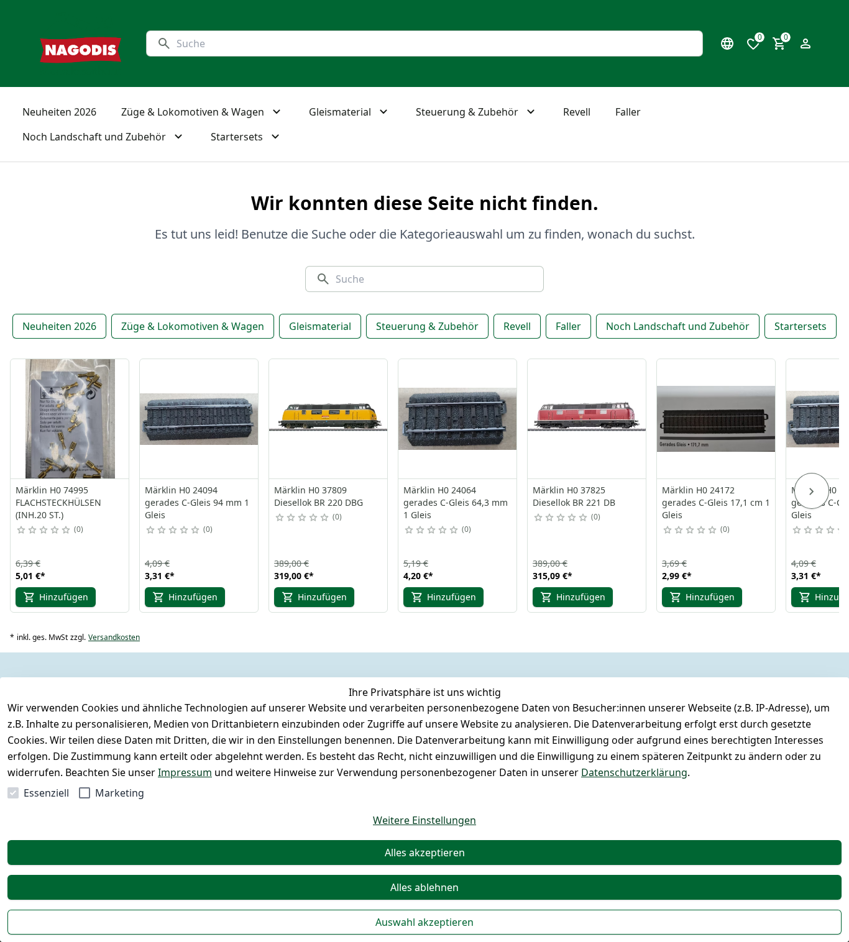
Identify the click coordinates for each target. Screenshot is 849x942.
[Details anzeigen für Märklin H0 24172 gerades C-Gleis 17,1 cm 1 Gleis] (716, 418)
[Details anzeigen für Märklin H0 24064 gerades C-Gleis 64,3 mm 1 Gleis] (458, 418)
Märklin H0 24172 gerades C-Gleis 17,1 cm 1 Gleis (716, 502)
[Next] (811, 491)
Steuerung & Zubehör (427, 326)
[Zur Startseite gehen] (80, 43)
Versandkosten (114, 637)
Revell (517, 326)
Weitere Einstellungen (424, 820)
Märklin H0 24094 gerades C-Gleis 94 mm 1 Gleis (197, 502)
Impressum (185, 772)
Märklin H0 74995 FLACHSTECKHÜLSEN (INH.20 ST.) (58, 502)
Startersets (800, 326)
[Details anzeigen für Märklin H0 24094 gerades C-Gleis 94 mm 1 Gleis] (199, 418)
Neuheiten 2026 (59, 326)
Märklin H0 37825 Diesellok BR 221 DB (574, 496)
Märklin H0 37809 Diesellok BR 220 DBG (318, 496)
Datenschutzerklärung (634, 772)
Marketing (119, 793)
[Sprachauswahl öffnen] (727, 43)
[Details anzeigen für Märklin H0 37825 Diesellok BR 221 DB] (587, 418)
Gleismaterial (320, 326)
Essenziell (46, 793)
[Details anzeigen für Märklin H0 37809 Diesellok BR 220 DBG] (328, 418)
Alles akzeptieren (425, 852)
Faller (568, 326)
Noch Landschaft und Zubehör (678, 326)
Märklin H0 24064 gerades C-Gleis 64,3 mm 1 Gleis (455, 502)
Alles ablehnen (424, 887)
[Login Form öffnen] (805, 43)
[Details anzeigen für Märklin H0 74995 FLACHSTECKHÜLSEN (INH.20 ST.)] (70, 418)
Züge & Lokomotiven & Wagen (192, 326)
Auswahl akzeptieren (424, 922)
